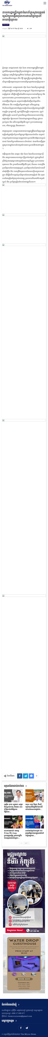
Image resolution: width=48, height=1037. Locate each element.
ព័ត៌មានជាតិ (6, 25)
